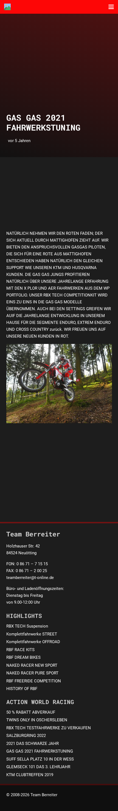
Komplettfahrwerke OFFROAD (33, 641)
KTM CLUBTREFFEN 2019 (29, 774)
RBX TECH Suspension (27, 626)
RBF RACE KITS (20, 649)
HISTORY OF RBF (21, 688)
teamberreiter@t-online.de (30, 577)
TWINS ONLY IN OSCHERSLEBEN (36, 719)
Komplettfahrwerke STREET (31, 634)
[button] (111, 7)
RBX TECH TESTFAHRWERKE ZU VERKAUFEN (48, 727)
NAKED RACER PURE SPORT (32, 673)
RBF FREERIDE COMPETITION (33, 681)
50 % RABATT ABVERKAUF (30, 712)
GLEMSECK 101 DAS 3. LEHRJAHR (38, 766)
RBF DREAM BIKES (23, 657)
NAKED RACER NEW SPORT (31, 665)
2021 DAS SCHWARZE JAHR (32, 743)
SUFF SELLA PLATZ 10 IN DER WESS (40, 759)
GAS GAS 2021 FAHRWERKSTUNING (39, 751)
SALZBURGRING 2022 (26, 735)
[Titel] (7, 7)
